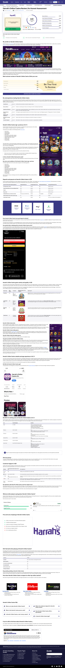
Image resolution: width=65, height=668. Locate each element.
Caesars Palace (14, 331)
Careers (34, 661)
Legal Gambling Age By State (9, 655)
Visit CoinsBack (12, 28)
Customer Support (48, 5)
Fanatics (45, 347)
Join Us (55, 2)
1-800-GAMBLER (57, 656)
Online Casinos (8, 6)
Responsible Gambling (37, 655)
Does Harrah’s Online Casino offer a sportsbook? (43, 611)
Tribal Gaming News (21, 653)
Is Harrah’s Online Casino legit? (42, 616)
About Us (34, 653)
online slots (23, 129)
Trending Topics (21, 658)
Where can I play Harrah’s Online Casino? (15, 606)
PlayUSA (4, 44)
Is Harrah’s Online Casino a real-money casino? (17, 614)
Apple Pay (42, 219)
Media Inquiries (35, 657)
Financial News (21, 655)
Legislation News (21, 654)
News (8, 640)
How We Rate (35, 654)
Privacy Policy (35, 662)
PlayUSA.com (4, 6)
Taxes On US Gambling (8, 658)
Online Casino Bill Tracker (8, 657)
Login (51, 2)
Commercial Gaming (16, 640)
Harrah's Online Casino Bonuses (11, 5)
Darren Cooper (9, 632)
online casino (11, 43)
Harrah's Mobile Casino (38, 5)
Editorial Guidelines (36, 658)
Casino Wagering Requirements (9, 654)
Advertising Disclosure (37, 659)
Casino (20, 640)
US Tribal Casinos (7, 661)
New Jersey (19, 554)
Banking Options (29, 5)
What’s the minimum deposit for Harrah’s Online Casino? (45, 606)
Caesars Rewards (32, 365)
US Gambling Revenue (7, 659)
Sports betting (24, 640)
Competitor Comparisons (57, 5)
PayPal (45, 226)
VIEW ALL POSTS (34, 629)
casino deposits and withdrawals (45, 181)
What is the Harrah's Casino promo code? (15, 610)
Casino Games (21, 5)
